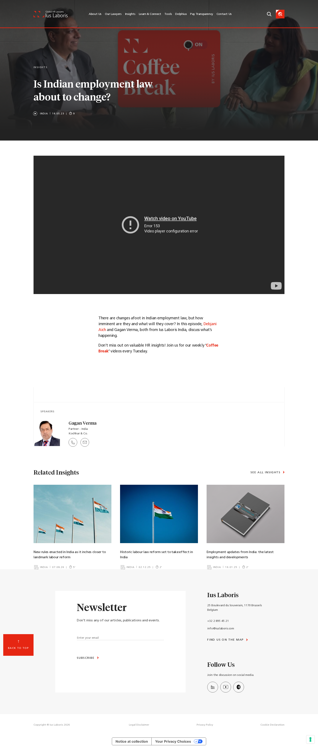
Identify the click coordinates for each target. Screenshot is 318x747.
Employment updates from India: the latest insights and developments (240, 554)
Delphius (181, 14)
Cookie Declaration (272, 725)
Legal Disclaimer (139, 725)
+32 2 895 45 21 (218, 621)
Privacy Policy (205, 725)
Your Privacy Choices (173, 741)
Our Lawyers (113, 14)
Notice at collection (132, 741)
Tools (168, 14)
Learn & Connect (150, 14)
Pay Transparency (201, 14)
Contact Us (224, 14)
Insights (130, 14)
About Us (95, 14)
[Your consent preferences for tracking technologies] (310, 739)
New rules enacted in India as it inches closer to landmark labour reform (70, 554)
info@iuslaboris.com (220, 628)
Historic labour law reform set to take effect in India (156, 554)
